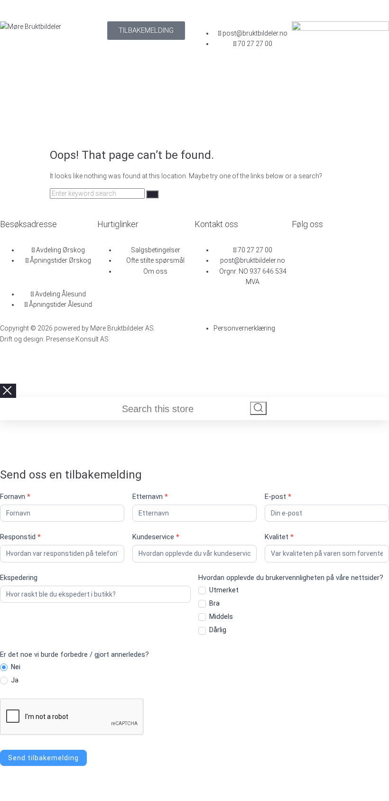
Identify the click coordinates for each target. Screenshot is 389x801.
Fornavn (15, 496)
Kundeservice (155, 537)
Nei (14, 667)
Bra (214, 603)
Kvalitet (279, 537)
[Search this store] (185, 410)
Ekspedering (18, 577)
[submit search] (258, 408)
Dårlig (217, 630)
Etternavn (150, 496)
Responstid (20, 537)
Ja (14, 680)
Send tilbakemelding (43, 758)
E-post (278, 496)
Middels (220, 616)
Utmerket (223, 590)
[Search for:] (98, 193)
